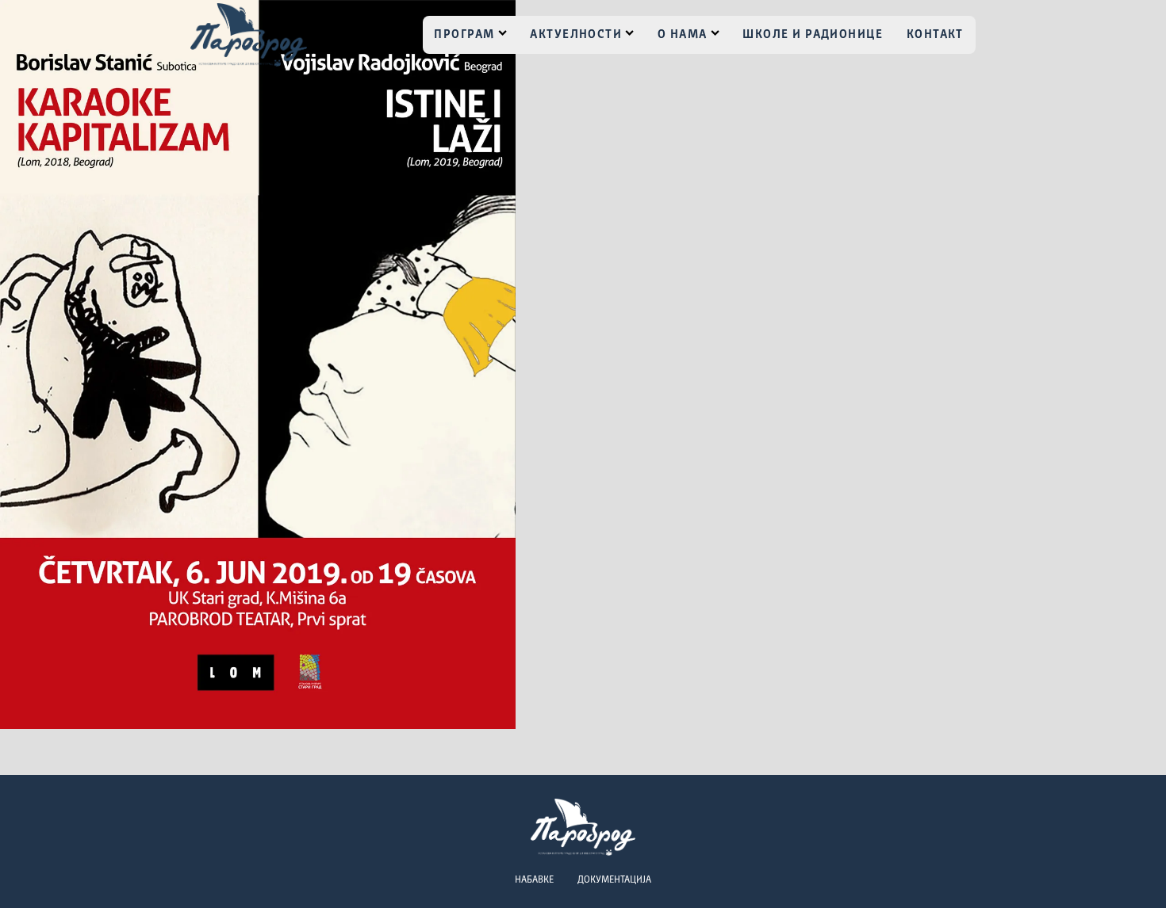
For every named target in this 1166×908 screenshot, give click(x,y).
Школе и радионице (812, 34)
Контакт (935, 34)
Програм (464, 34)
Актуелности (576, 34)
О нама (683, 34)
